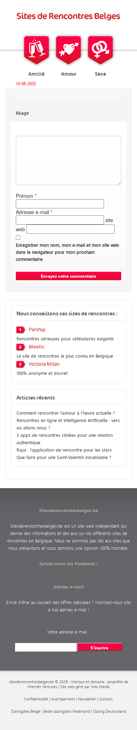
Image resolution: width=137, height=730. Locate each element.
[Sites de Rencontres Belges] (68, 16)
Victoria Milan (44, 364)
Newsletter (87, 699)
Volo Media (100, 686)
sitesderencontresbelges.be (31, 681)
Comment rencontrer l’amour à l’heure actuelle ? (66, 413)
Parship (37, 329)
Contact (106, 699)
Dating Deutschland (109, 711)
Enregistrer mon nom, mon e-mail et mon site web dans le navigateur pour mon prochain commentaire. (67, 252)
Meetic (37, 347)
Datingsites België (25, 711)
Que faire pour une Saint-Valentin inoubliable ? (64, 457)
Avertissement (63, 699)
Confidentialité (36, 699)
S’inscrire (100, 647)
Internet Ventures (42, 686)
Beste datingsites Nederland (67, 711)
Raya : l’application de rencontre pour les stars (64, 450)
